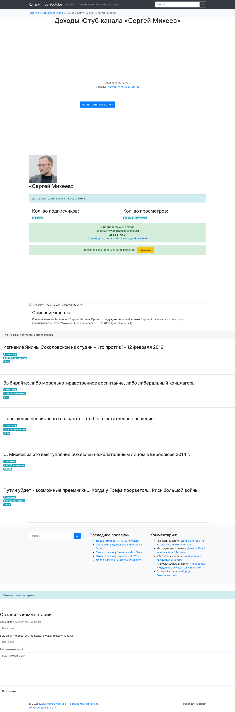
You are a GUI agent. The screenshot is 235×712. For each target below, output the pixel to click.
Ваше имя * (20, 621)
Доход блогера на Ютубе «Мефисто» (119, 559)
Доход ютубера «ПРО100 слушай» (117, 540)
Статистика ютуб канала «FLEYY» (117, 556)
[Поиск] (77, 536)
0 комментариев (128, 86)
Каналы (70, 4)
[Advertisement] (117, 48)
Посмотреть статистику (97, 104)
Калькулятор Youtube (45, 4)
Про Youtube (86, 4)
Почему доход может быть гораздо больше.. (116, 238)
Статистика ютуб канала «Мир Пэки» (120, 552)
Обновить (145, 250)
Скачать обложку (107, 4)
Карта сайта (76, 703)
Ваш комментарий (11, 649)
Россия (111, 86)
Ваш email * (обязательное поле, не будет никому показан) (37, 635)
